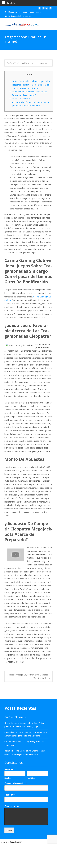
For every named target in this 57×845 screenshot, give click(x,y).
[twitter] (43, 9)
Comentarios (11, 806)
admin (45, 63)
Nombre (9, 769)
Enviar (9, 830)
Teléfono (10, 794)
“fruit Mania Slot (41, 678)
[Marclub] (19, 23)
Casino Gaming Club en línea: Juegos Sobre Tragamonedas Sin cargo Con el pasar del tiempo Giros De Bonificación (31, 84)
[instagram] (50, 9)
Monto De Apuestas (21, 98)
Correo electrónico (15, 783)
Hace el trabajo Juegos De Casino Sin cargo (27, 674)
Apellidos (31, 778)
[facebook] (39, 9)
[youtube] (46, 9)
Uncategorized (30, 63)
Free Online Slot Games (15, 717)
